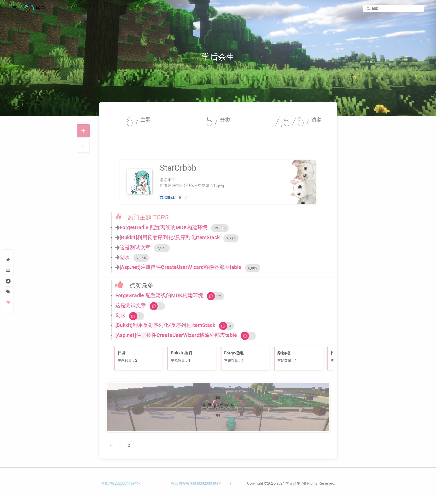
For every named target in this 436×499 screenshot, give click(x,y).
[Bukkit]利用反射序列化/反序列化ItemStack (170, 237)
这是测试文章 (135, 247)
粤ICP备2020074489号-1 (121, 483)
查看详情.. (218, 414)
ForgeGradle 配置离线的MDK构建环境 (164, 227)
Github (169, 197)
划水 (125, 257)
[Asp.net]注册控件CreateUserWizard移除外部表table (180, 267)
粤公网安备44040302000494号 (196, 483)
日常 (245, 424)
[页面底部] (83, 146)
